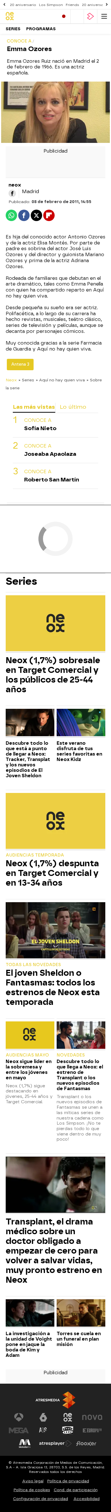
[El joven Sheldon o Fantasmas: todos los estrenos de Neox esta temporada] (55, 931)
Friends (72, 5)
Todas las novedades (33, 964)
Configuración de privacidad (40, 1499)
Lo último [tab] (73, 407)
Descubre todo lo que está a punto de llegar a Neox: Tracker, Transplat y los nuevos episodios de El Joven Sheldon (28, 759)
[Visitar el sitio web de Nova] (92, 1417)
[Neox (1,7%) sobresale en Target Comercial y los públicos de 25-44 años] (55, 624)
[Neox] (30, 16)
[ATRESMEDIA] (55, 1400)
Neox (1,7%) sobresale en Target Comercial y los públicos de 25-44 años (53, 674)
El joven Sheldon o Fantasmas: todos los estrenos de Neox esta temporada (53, 987)
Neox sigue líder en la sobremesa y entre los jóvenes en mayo (29, 1069)
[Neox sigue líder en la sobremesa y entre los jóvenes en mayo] (30, 1035)
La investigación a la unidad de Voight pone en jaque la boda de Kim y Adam (29, 1344)
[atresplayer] (90, 16)
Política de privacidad (68, 1481)
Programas (41, 29)
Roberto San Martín (51, 479)
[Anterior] (4, 4)
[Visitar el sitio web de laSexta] (43, 1417)
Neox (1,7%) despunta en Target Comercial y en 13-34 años (52, 873)
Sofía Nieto (40, 428)
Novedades (71, 1055)
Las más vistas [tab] (34, 407)
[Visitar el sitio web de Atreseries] (43, 1430)
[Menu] (104, 16)
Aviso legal (33, 1481)
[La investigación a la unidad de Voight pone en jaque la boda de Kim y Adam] (30, 1313)
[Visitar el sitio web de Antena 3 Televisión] (19, 1417)
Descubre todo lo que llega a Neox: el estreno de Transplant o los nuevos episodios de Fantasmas (80, 1075)
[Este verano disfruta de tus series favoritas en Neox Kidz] (81, 723)
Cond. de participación (76, 1490)
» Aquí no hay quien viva (60, 380)
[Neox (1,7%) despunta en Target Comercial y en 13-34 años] (55, 821)
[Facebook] (12, 193)
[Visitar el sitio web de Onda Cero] (68, 1430)
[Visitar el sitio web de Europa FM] (92, 1430)
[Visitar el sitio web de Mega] (19, 1430)
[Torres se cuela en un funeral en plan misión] (81, 1313)
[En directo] (64, 16)
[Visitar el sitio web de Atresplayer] (55, 1443)
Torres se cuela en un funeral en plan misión (79, 1339)
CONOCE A (38, 420)
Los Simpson (51, 5)
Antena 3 (20, 364)
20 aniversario (23, 5)
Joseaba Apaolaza (50, 454)
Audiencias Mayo (27, 1055)
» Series (26, 380)
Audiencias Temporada (35, 855)
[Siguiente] (106, 4)
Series (13, 29)
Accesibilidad (86, 1499)
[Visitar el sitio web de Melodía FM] (25, 1443)
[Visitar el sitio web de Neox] (68, 1417)
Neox (11, 380)
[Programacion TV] (77, 16)
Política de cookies (32, 1490)
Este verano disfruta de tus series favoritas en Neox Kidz (79, 751)
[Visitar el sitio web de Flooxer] (86, 1443)
